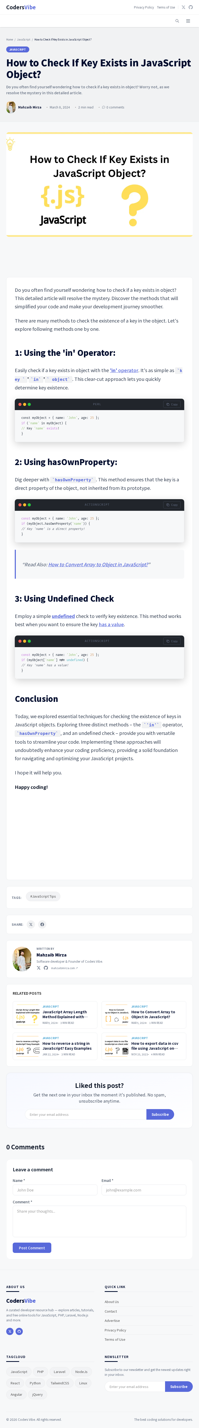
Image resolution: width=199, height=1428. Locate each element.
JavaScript (23, 39)
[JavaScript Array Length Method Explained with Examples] (27, 1015)
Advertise (112, 1320)
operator (124, 370)
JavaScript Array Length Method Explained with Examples (64, 1016)
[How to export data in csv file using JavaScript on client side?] (116, 1046)
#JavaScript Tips (43, 896)
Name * (19, 1180)
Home (9, 39)
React (15, 1382)
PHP (40, 1371)
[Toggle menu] (188, 21)
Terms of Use (166, 7)
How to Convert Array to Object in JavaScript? (98, 564)
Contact (111, 1311)
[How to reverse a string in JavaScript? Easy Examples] (27, 1046)
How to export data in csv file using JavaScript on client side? (154, 1048)
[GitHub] (191, 7)
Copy (174, 404)
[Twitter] (183, 7)
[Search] (177, 21)
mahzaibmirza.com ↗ (64, 968)
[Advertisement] (99, 258)
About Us (112, 1301)
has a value (111, 624)
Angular (16, 1394)
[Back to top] (185, 1417)
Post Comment (32, 1247)
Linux (83, 1382)
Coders (21, 7)
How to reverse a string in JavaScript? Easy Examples (67, 1046)
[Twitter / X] (39, 968)
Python (35, 1382)
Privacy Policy (144, 7)
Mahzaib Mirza (52, 955)
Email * (107, 1180)
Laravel (59, 1371)
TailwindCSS (60, 1382)
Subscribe (160, 1114)
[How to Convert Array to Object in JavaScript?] (116, 1015)
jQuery (37, 1394)
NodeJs (81, 1371)
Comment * (22, 1201)
